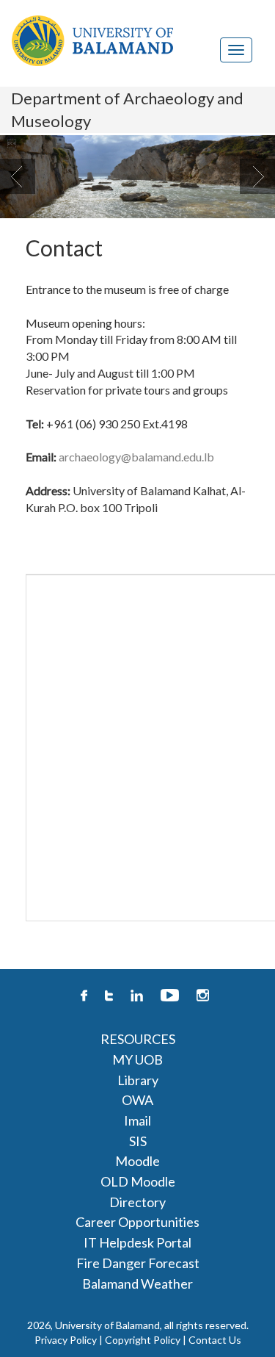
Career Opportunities (137, 1222)
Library (137, 1080)
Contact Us (214, 1339)
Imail (137, 1120)
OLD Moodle (137, 1181)
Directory (137, 1202)
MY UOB (137, 1059)
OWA (137, 1100)
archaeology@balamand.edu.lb (136, 457)
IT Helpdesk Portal (137, 1242)
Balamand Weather (137, 1283)
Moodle (137, 1161)
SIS (138, 1141)
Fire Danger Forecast (137, 1263)
